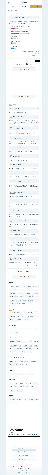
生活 (16, 10)
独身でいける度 (20, 351)
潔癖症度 (30, 312)
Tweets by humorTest (12, 441)
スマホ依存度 (35, 328)
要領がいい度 (28, 341)
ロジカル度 (20, 289)
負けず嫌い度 (30, 300)
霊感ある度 (36, 345)
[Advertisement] (24, 82)
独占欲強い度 (18, 300)
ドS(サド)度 (30, 303)
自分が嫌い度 (12, 312)
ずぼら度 (11, 296)
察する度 (12, 341)
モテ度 (20, 345)
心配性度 (23, 316)
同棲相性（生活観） (19, 374)
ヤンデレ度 (24, 312)
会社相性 (11, 374)
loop (27, 51)
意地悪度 (24, 286)
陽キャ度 (22, 296)
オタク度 (18, 293)
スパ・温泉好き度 (23, 328)
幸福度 (18, 312)
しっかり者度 (28, 296)
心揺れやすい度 (34, 361)
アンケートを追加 (23, 455)
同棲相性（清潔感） (29, 374)
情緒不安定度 (30, 316)
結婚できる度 (19, 341)
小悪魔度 (24, 303)
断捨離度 (30, 345)
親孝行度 (36, 341)
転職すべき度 (12, 399)
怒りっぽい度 (27, 289)
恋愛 (32, 386)
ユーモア (19, 390)
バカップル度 (28, 351)
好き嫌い (36, 383)
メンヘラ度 (36, 312)
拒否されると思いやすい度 (22, 319)
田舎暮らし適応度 (13, 345)
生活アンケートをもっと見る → (32, 265)
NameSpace (22, 472)
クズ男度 (36, 300)
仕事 (16, 383)
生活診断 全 (24, 69)
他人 (37, 386)
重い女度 (16, 296)
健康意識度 (36, 348)
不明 (26, 383)
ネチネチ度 (12, 303)
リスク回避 (21, 386)
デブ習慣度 (12, 348)
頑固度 (24, 300)
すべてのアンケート (23, 448)
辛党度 (16, 328)
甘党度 (30, 328)
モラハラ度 (12, 300)
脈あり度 (31, 399)
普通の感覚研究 (23, 2)
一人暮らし (19, 399)
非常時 (16, 386)
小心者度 (36, 316)
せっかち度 (18, 286)
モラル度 (29, 293)
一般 (11, 383)
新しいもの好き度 (24, 361)
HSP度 (18, 316)
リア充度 (25, 345)
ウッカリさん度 (35, 293)
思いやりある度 (35, 296)
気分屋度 (23, 293)
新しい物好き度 (13, 289)
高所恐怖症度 (12, 316)
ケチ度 (29, 286)
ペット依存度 (13, 402)
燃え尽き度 (19, 348)
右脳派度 (11, 328)
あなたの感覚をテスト (23, 452)
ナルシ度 (18, 303)
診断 (24, 6)
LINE (31, 383)
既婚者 (36, 399)
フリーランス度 (28, 348)
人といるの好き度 (23, 364)
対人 (12, 390)
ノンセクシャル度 (14, 332)
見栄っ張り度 (35, 286)
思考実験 (21, 383)
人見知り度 (12, 319)
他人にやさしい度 (13, 361)
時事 (11, 386)
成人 (26, 399)
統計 (12, 6)
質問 (36, 6)
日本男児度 (12, 351)
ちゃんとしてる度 (13, 364)
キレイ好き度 (35, 289)
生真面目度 (12, 286)
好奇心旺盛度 (12, 293)
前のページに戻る (24, 96)
